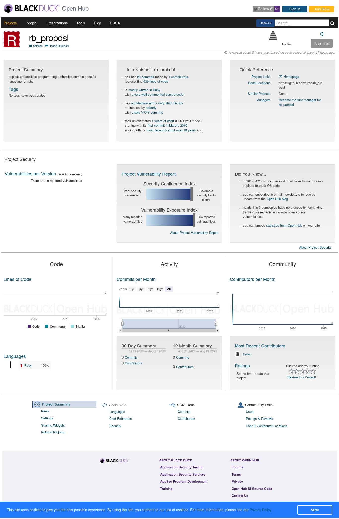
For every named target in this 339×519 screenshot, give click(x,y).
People (31, 22)
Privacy (237, 481)
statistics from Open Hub (284, 225)
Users (250, 411)
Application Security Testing (181, 467)
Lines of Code (17, 279)
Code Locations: (259, 82)
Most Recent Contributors (260, 345)
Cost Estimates (120, 418)
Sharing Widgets (53, 425)
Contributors (133, 363)
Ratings (242, 365)
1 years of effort (163, 120)
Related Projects (53, 432)
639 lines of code (155, 81)
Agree (315, 509)
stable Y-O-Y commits (147, 112)
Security (115, 425)
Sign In (294, 9)
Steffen (247, 354)
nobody (151, 107)
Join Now (321, 9)
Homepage (291, 76)
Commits (131, 357)
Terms (236, 474)
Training (166, 488)
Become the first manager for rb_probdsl (300, 102)
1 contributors (178, 76)
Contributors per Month (252, 279)
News (45, 411)
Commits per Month (136, 279)
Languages (15, 356)
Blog (97, 22)
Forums (237, 467)
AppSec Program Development (183, 481)
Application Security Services (182, 474)
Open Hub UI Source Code (252, 488)
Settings (38, 46)
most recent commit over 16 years (171, 130)
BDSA (115, 22)
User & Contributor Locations (266, 425)
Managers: (263, 99)
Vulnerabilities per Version (30, 173)
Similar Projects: (259, 93)
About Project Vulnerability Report (194, 232)
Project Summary (56, 404)
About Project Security (315, 247)
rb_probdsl (48, 37)
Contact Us (240, 495)
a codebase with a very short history (157, 103)
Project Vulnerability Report (149, 174)
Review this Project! (301, 377)
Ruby (28, 365)
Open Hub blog (277, 198)
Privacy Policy (260, 509)
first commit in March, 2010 (167, 125)
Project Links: (261, 76)
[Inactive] (273, 35)
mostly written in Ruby (144, 89)
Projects (10, 22)
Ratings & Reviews (259, 418)
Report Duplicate (59, 46)
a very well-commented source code (157, 94)
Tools (80, 22)
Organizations (57, 22)
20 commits (145, 76)
